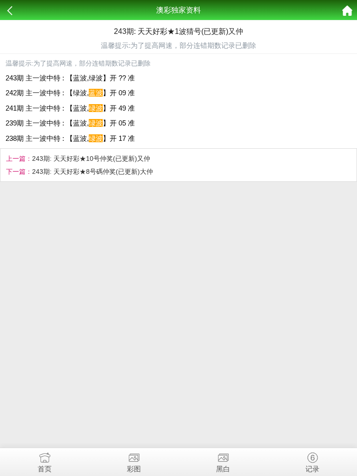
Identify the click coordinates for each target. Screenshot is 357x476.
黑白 (223, 469)
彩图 (134, 469)
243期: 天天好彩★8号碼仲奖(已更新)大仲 (92, 171)
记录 (312, 469)
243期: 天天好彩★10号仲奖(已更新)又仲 (91, 158)
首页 (45, 469)
